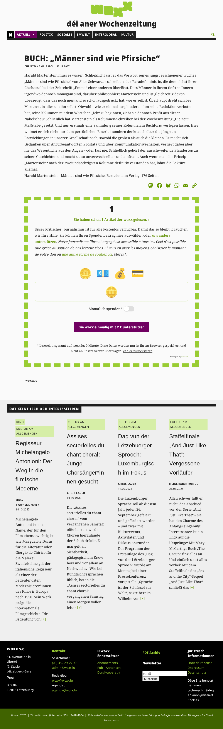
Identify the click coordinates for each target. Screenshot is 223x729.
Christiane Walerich (39, 66)
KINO (20, 422)
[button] (213, 34)
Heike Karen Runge (183, 484)
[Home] (10, 34)
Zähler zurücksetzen (137, 351)
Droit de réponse (200, 663)
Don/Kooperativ (108, 672)
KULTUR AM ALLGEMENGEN (27, 431)
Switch (125, 309)
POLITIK (46, 34)
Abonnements (107, 663)
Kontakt (59, 651)
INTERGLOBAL (106, 34)
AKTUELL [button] (23, 34)
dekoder (184, 356)
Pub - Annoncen (109, 667)
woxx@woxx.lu (62, 680)
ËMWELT (83, 34)
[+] (43, 619)
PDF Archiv (151, 652)
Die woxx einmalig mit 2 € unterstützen (111, 327)
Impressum (196, 667)
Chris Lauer (76, 493)
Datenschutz (197, 672)
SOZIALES (64, 34)
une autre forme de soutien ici (87, 254)
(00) (64, 663)
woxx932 (31, 380)
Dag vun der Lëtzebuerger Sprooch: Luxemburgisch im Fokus (136, 454)
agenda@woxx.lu (64, 690)
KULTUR (127, 34)
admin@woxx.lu (63, 667)
